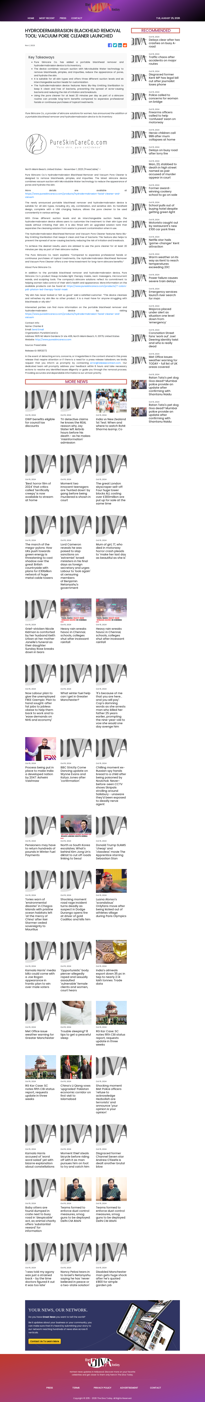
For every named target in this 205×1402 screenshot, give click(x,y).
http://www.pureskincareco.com (53, 339)
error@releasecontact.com (105, 363)
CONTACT (76, 18)
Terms (76, 1387)
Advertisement (129, 1387)
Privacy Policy (102, 1387)
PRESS (63, 18)
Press (49, 1387)
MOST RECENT (47, 18)
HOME (31, 18)
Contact (155, 1387)
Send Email (38, 329)
